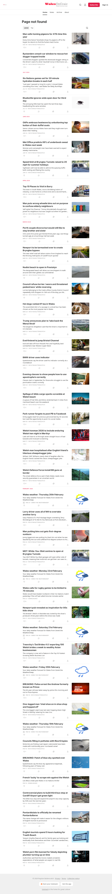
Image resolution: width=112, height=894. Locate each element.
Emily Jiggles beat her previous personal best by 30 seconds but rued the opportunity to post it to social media (45, 418)
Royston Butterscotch (37, 44)
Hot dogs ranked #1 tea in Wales (39, 304)
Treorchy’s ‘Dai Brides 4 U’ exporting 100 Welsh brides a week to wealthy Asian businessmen (43, 647)
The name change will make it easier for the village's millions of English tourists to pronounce (45, 819)
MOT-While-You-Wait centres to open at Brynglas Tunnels (43, 552)
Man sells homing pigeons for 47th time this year (45, 35)
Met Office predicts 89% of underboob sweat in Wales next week (45, 143)
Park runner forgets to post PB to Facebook (44, 414)
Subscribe (94, 5)
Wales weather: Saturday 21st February (42, 627)
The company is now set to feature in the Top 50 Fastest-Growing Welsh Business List (44, 654)
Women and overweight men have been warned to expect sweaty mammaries (44, 149)
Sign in (105, 5)
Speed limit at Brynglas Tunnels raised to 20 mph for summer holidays (45, 163)
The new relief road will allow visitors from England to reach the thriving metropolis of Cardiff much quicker (45, 254)
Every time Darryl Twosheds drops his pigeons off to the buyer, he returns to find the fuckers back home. (44, 41)
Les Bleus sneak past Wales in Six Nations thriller (41, 780)
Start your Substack (50, 884)
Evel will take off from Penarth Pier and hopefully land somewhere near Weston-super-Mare (43, 344)
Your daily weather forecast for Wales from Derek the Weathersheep (43, 499)
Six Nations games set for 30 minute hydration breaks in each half (41, 79)
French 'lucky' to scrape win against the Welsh (46, 777)
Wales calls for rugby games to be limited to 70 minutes (44, 589)
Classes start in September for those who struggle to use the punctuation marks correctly (45, 381)
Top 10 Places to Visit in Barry (37, 186)
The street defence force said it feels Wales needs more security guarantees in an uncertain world (43, 477)
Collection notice (73, 878)
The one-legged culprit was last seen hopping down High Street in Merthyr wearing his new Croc (44, 711)
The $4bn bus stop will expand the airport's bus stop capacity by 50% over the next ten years (46, 800)
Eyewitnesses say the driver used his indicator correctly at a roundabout (45, 361)
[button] (44, 12)
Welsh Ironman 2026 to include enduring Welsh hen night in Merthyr (43, 432)
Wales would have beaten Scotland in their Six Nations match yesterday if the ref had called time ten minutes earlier (46, 595)
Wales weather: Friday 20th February (41, 667)
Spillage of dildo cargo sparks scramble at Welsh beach (44, 395)
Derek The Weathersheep (40, 502)
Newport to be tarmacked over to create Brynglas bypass (43, 249)
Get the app (66, 884)
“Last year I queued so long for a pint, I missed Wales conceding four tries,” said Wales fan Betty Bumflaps (43, 85)
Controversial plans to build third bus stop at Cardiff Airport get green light (45, 794)
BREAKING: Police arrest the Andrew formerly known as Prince (45, 685)
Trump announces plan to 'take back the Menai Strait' (43, 322)
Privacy (57, 878)
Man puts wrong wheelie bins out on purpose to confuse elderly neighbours (45, 204)
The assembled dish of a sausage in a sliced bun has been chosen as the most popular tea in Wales (44, 308)
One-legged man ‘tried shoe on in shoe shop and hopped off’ (45, 705)
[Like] (24, 111)
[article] (56, 41)
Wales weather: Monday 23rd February (42, 571)
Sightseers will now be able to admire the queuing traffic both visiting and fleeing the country (44, 169)
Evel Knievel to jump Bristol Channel (41, 340)
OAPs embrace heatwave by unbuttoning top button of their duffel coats (45, 124)
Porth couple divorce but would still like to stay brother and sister (44, 229)
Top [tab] (32, 28)
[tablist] (29, 28)
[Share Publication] (85, 5)
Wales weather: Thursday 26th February (43, 494)
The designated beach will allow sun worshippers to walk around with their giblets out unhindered (44, 271)
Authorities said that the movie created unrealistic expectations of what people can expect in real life (41, 859)
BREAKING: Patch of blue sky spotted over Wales (44, 759)
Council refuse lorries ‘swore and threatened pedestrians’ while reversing (45, 285)
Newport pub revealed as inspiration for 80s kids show (45, 609)
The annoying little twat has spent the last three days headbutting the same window (42, 105)
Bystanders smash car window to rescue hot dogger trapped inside (45, 55)
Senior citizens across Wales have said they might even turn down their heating (45, 129)
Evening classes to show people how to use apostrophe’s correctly (44, 375)
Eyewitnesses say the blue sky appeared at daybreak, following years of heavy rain (42, 765)
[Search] (80, 5)
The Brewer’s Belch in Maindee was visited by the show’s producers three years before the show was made (44, 614)
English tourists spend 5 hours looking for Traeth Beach (44, 833)
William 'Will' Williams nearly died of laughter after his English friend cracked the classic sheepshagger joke (43, 457)
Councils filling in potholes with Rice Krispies (45, 741)
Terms (64, 878)
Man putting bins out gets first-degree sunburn (42, 533)
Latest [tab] (26, 28)
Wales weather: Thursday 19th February (43, 724)
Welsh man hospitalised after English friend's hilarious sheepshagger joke (45, 451)
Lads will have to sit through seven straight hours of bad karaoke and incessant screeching (44, 437)
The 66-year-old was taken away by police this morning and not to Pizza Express (45, 691)
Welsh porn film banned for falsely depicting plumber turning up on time (45, 853)
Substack (45, 889)
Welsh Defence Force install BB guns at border (42, 471)
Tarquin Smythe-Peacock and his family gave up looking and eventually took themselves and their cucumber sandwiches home (45, 839)
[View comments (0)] (39, 47)
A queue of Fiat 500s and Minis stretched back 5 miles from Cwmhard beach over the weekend (45, 401)
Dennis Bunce (33, 598)
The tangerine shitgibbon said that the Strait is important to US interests (45, 328)
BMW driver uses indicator (36, 357)
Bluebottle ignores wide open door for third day (44, 99)
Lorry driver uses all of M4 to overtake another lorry (42, 513)
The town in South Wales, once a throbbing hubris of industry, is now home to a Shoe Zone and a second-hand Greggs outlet (44, 190)
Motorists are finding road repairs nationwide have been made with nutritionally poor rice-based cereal (44, 745)
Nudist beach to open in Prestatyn (40, 267)
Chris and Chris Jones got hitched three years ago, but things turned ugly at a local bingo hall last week (45, 235)
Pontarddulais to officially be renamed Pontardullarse (42, 814)
